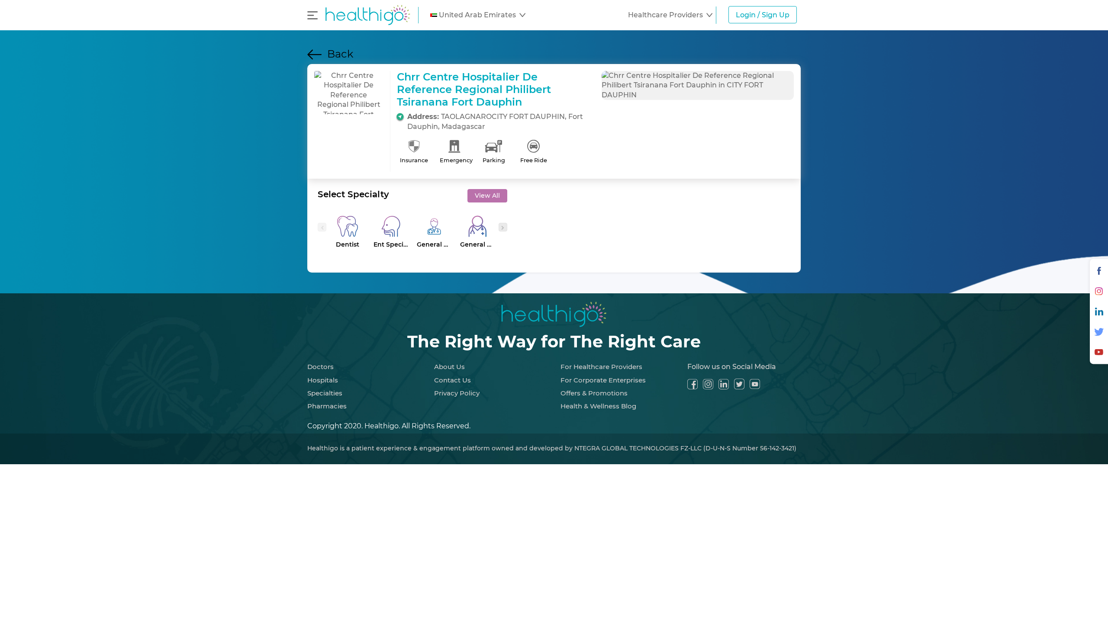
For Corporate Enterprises (603, 380)
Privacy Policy (457, 393)
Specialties (324, 393)
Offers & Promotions (594, 393)
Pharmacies (327, 406)
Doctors (320, 367)
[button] (478, 15)
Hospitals (322, 380)
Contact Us (452, 380)
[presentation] (322, 227)
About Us (449, 367)
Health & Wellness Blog (598, 406)
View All (487, 195)
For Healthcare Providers (601, 367)
